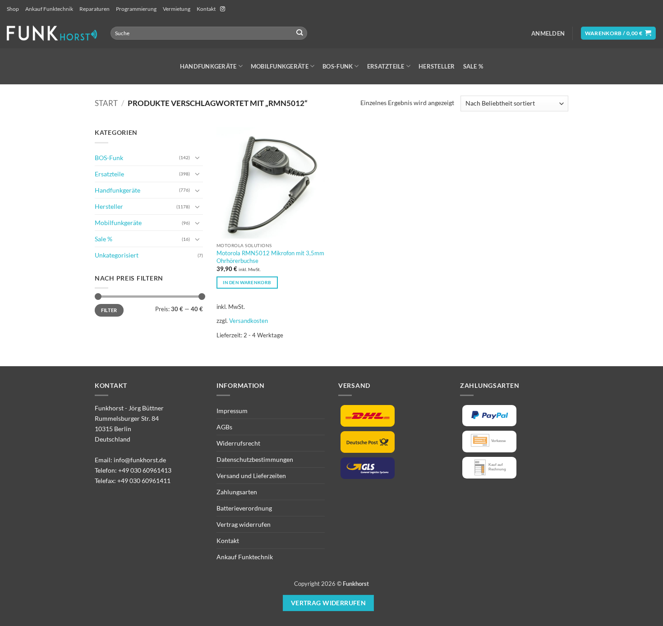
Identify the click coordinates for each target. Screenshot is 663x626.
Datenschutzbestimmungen (254, 459)
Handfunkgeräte (208, 66)
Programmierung (136, 9)
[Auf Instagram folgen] (222, 9)
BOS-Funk (337, 66)
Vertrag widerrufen (243, 524)
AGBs (224, 427)
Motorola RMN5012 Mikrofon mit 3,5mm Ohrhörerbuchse (270, 256)
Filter (109, 310)
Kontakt (206, 9)
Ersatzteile (386, 66)
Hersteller (437, 66)
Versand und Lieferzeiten (251, 475)
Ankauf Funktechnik (49, 9)
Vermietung (176, 9)
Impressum (232, 410)
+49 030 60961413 (144, 470)
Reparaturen (94, 9)
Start (106, 103)
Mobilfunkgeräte (279, 66)
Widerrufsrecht (238, 443)
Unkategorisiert (116, 255)
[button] (548, 33)
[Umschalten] (197, 157)
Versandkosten (248, 320)
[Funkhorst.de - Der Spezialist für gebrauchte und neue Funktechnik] (52, 33)
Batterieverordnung (244, 508)
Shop (13, 9)
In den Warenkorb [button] (247, 282)
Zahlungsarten (236, 492)
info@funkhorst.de (140, 460)
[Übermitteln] (300, 33)
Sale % (473, 66)
